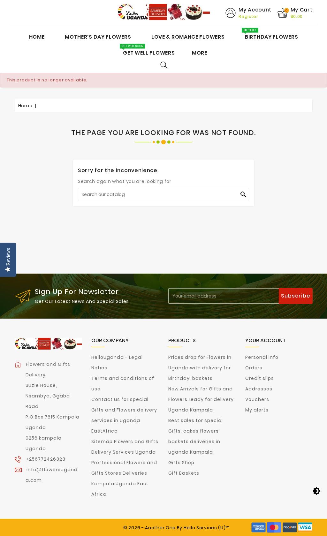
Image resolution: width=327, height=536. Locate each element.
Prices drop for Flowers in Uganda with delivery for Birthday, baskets (200, 367)
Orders (253, 368)
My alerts (257, 410)
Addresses (258, 389)
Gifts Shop (181, 462)
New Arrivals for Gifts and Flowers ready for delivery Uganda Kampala (201, 399)
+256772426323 (45, 459)
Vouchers (257, 399)
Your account (265, 340)
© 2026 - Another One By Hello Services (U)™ (176, 528)
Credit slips (259, 378)
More (199, 53)
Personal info (261, 357)
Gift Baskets (183, 473)
